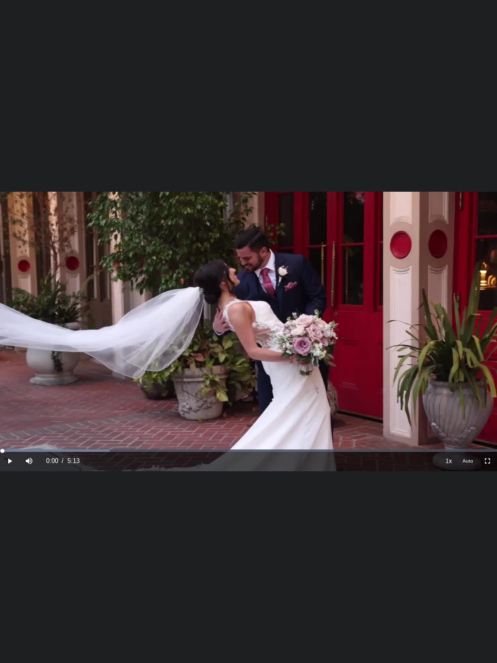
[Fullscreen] (487, 461)
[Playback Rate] (448, 461)
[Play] (9, 461)
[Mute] (29, 461)
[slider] (248, 450)
